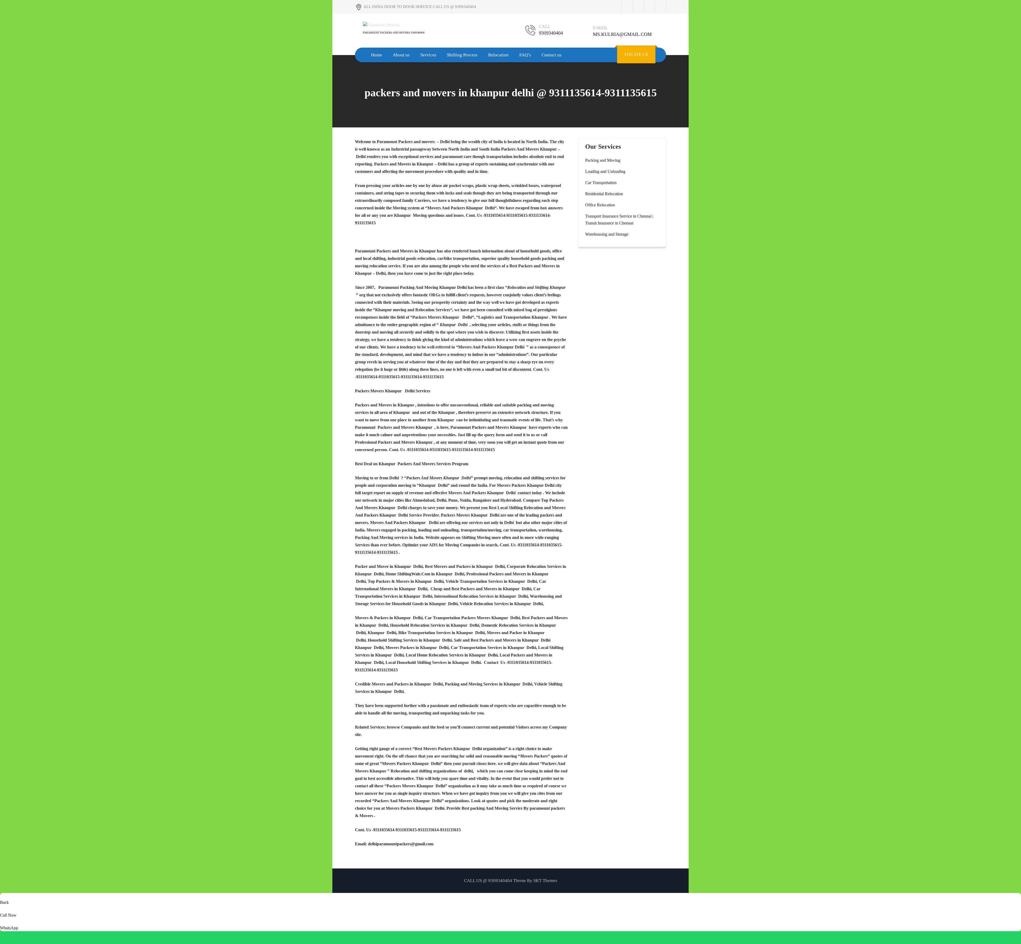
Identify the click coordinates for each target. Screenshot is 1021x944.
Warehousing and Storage (606, 234)
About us (401, 54)
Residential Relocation (604, 194)
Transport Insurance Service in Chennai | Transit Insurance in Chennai (619, 219)
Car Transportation (601, 182)
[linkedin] (660, 6)
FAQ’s (525, 54)
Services (428, 54)
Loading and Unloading (605, 171)
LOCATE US (636, 54)
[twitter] (638, 6)
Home (376, 54)
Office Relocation (600, 205)
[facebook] (627, 6)
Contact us (552, 54)
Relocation (498, 54)
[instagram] (649, 6)
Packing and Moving (602, 160)
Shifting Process (462, 54)
